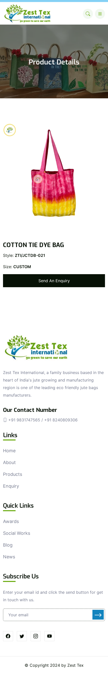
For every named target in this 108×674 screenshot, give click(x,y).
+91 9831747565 (24, 419)
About (9, 462)
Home (9, 450)
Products (12, 474)
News (9, 556)
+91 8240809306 (61, 419)
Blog (8, 545)
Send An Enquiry (54, 280)
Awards (11, 521)
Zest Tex (75, 665)
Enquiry (11, 486)
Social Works (16, 533)
